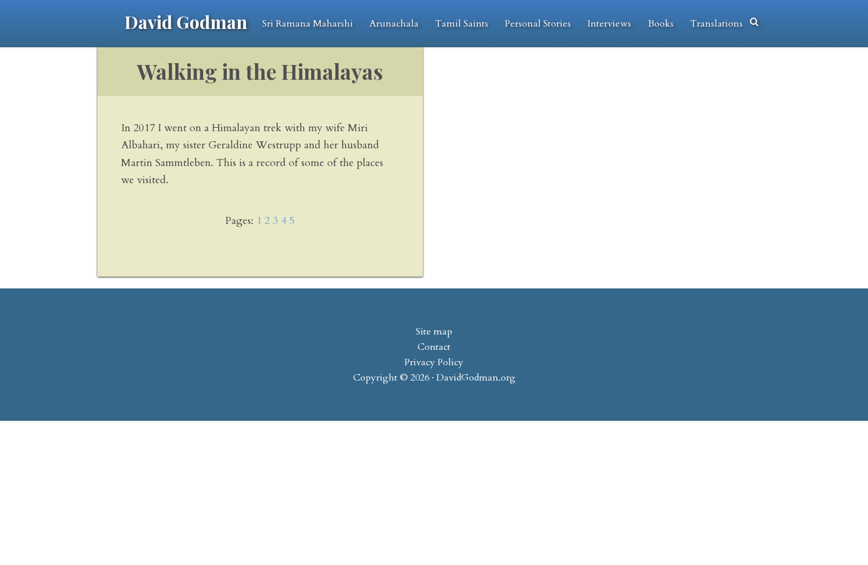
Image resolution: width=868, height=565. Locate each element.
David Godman (186, 22)
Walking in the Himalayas (260, 71)
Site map (434, 331)
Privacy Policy (434, 362)
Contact (434, 346)
